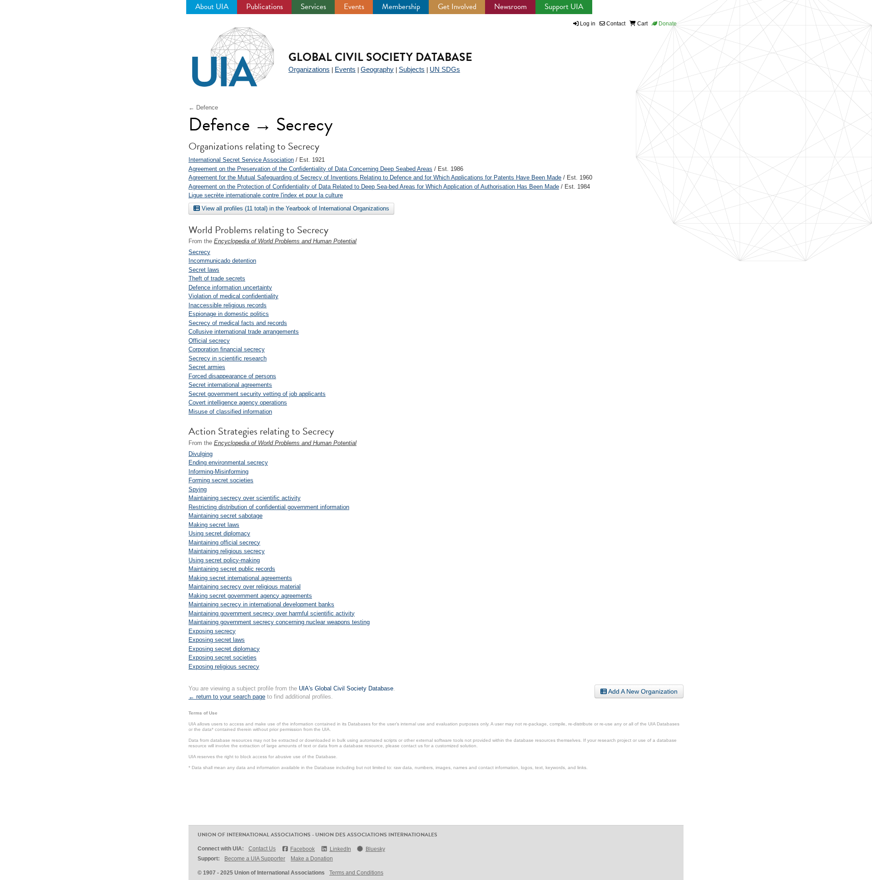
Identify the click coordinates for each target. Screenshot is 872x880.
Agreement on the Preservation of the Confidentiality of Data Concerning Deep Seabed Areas (310, 168)
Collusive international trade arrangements (243, 331)
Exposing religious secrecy (223, 666)
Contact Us (262, 848)
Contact (615, 23)
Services (313, 6)
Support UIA (564, 6)
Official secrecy (209, 340)
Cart (642, 23)
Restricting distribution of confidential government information (268, 507)
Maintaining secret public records (231, 568)
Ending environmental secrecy (228, 462)
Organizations (309, 69)
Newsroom (510, 6)
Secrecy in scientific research (227, 358)
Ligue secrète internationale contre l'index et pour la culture (265, 195)
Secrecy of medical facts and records (237, 323)
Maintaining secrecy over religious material (244, 586)
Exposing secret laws (216, 639)
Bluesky (375, 849)
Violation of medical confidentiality (233, 296)
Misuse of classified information (230, 411)
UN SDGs (445, 69)
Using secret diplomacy (219, 533)
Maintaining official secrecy (224, 542)
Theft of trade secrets (216, 278)
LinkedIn (340, 849)
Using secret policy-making (224, 560)
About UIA (211, 6)
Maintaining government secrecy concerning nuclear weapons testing (279, 622)
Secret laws (203, 269)
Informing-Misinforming (218, 471)
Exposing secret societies (222, 657)
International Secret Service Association (241, 159)
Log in (587, 23)
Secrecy (199, 252)
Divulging (200, 453)
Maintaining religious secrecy (226, 551)
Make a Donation (312, 858)
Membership (401, 6)
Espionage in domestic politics (228, 313)
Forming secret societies (220, 480)
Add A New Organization (642, 691)
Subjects (412, 69)
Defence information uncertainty (230, 287)
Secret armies (206, 367)
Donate (667, 23)
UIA (222, 52)
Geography (377, 69)
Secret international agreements (230, 384)
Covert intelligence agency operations (237, 402)
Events (354, 6)
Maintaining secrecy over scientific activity (244, 498)
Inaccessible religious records (227, 305)
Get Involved (457, 6)
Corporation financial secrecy (226, 349)
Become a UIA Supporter (254, 858)
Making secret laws (213, 524)
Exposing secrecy (212, 631)
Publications (264, 6)
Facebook (302, 849)
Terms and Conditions (356, 873)
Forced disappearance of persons (232, 376)
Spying (197, 489)
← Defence (203, 107)
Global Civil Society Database (380, 57)
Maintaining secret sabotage (225, 515)
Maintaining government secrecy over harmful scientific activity (271, 613)
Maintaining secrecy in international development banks (261, 604)
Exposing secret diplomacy (224, 648)
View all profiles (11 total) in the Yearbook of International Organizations (294, 208)
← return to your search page (226, 696)
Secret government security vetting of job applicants (257, 393)
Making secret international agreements (240, 578)
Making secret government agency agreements (250, 595)
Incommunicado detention (222, 260)
